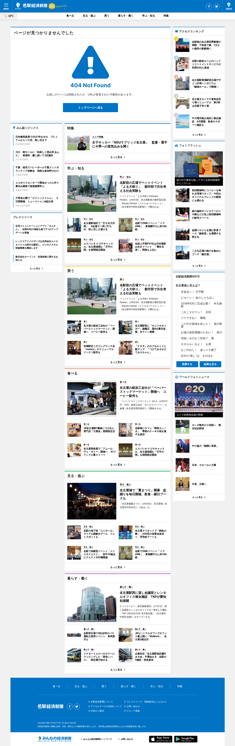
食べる (70, 15)
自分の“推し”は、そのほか (197, 355)
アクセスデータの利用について (106, 706)
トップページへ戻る (90, 107)
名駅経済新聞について (102, 701)
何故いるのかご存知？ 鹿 (197, 338)
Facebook (209, 6)
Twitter (217, 6)
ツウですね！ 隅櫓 (193, 317)
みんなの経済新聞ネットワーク (54, 739)
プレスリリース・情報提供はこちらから (146, 701)
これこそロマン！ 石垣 (196, 312)
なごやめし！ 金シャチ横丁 (199, 349)
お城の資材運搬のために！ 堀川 (201, 332)
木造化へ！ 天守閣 (192, 291)
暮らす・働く (125, 15)
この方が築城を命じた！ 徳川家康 (201, 325)
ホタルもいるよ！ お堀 (196, 344)
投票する (187, 364)
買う (106, 15)
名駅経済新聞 (31, 6)
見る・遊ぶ (89, 15)
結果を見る (210, 364)
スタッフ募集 (133, 710)
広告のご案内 (97, 710)
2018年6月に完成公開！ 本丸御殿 (201, 305)
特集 (166, 15)
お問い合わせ (133, 706)
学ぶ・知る (148, 15)
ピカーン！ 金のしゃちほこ (198, 297)
